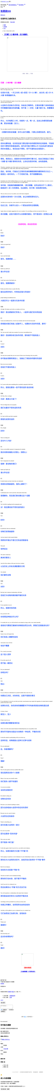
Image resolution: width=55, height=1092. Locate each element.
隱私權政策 (35, 1072)
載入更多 (3, 1002)
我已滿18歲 (3, 1089)
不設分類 (12, 22)
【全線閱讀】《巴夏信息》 (28, 971)
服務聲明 (41, 1072)
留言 (13, 991)
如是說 (2, 983)
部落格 (5, 26)
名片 (4, 28)
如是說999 (6, 11)
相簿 (4, 25)
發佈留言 (3, 1011)
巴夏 (10, 997)
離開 (8, 1089)
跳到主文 (3, 15)
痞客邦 (9, 991)
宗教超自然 (12, 995)
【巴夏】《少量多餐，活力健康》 (15, 34)
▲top (2, 1000)
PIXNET (16, 1072)
